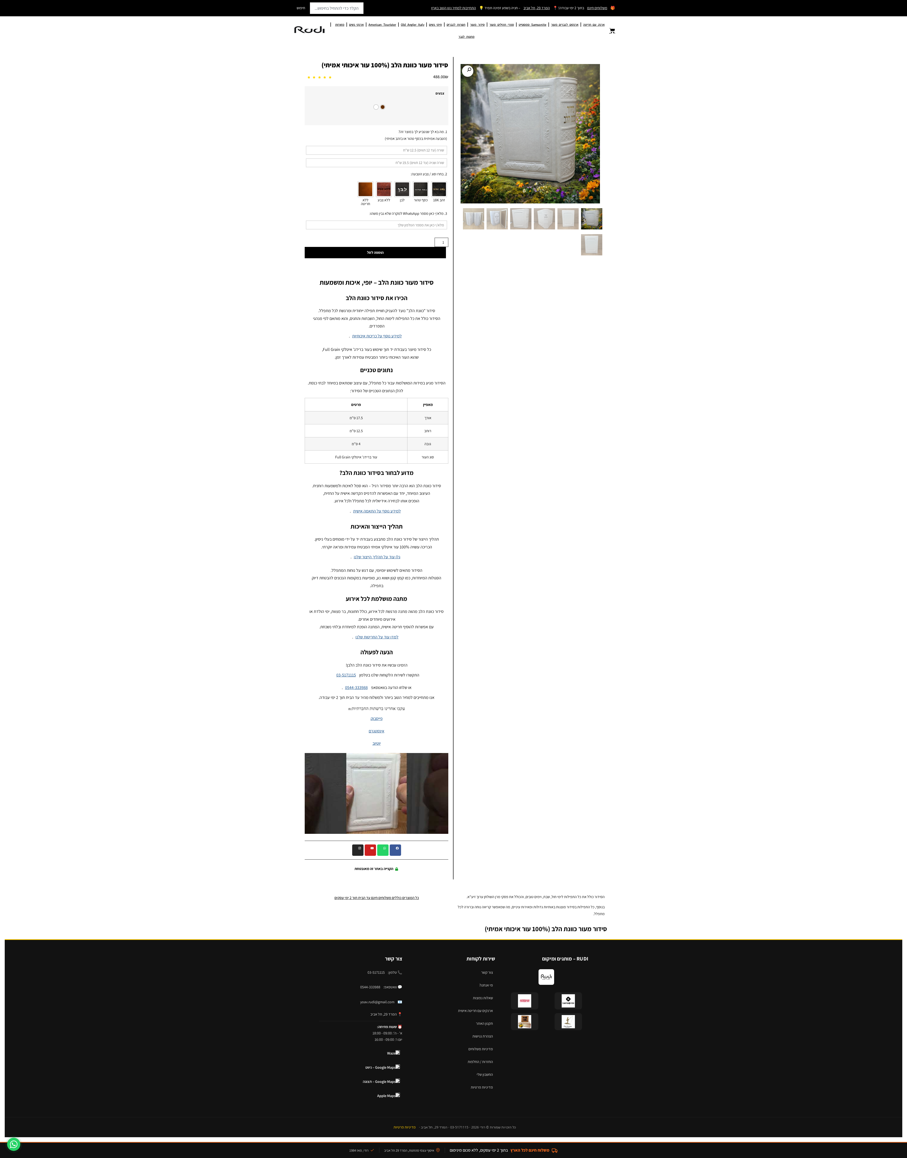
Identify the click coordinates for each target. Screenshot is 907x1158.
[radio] (382, 107)
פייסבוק (377, 718)
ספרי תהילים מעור (501, 24)
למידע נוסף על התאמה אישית (377, 511)
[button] (467, 71)
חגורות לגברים (456, 24)
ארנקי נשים (356, 24)
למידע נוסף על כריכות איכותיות (377, 336)
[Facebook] (395, 850)
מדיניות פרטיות (482, 1087)
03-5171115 (346, 675)
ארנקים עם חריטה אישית (475, 1010)
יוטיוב (376, 743)
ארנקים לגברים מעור (564, 24)
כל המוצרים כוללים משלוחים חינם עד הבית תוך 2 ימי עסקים (376, 897)
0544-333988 (356, 687)
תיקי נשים (435, 24)
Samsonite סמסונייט (532, 24)
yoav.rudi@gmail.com (377, 1001)
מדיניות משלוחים (480, 1048)
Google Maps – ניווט (380, 1067)
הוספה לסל (375, 252)
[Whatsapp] (383, 850)
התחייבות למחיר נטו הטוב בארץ (453, 7)
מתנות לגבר (466, 36)
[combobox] (337, 8)
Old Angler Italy (412, 24)
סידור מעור (477, 24)
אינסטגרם (376, 731)
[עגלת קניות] (609, 30)
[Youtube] (370, 850)
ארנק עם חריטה (594, 24)
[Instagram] (358, 850)
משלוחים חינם (597, 7)
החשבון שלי (485, 1074)
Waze (391, 1053)
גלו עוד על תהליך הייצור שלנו (377, 557)
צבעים (440, 93)
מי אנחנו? (486, 985)
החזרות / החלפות (480, 1061)
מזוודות (339, 24)
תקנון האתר (484, 1023)
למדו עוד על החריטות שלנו (376, 637)
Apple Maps (386, 1095)
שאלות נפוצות (483, 997)
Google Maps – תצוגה (379, 1081)
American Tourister (382, 24)
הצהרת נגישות (482, 1036)
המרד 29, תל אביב (536, 7)
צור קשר (487, 972)
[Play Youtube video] (376, 793)
